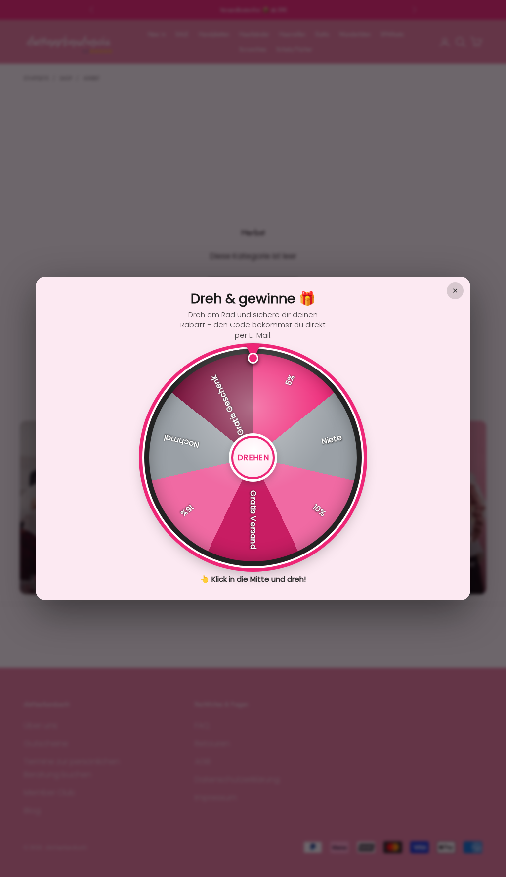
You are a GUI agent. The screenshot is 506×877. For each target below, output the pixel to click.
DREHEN (253, 457)
